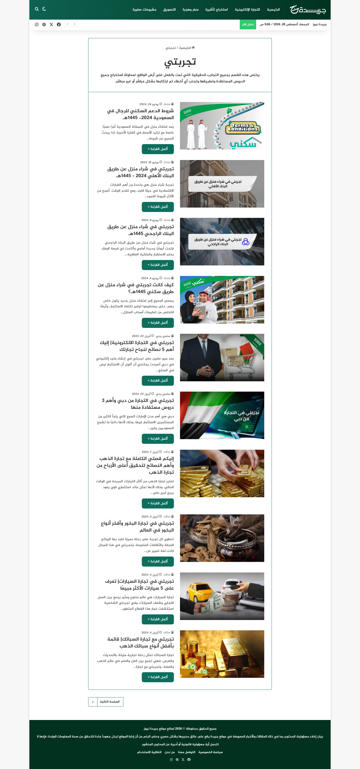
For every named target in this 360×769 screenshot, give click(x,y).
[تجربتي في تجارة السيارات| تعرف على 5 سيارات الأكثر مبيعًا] (222, 596)
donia (167, 104)
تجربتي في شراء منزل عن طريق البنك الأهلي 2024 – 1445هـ (140, 172)
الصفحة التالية (110, 702)
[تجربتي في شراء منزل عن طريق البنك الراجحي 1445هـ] (222, 241)
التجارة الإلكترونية (247, 9)
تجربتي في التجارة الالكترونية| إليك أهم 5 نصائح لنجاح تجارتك (137, 346)
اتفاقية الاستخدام (149, 752)
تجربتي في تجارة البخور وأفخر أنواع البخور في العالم (137, 527)
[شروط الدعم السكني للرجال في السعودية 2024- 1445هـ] (222, 125)
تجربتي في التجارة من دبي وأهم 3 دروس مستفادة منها (138, 404)
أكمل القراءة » (158, 149)
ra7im (167, 452)
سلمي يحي (163, 336)
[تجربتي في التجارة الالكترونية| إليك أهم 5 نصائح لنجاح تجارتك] (222, 357)
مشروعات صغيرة (144, 9)
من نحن (170, 752)
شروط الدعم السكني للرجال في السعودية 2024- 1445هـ (140, 114)
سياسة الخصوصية (210, 752)
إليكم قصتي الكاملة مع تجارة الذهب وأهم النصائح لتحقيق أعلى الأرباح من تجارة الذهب (135, 466)
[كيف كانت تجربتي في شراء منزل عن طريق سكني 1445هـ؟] (222, 299)
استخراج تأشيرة (216, 9)
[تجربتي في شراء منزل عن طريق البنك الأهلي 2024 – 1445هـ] (222, 184)
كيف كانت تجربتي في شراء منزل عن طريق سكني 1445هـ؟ (136, 288)
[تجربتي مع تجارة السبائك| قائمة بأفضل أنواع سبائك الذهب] (222, 654)
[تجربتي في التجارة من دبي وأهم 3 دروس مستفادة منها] (222, 415)
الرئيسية (273, 9)
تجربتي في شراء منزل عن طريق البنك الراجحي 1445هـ (140, 230)
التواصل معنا (186, 752)
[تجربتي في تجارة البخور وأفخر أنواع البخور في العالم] (222, 538)
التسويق (169, 9)
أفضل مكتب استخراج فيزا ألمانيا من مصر (210, 24)
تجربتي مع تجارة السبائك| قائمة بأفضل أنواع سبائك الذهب (140, 642)
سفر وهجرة (191, 9)
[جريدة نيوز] (307, 10)
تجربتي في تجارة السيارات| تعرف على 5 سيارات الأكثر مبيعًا (139, 585)
